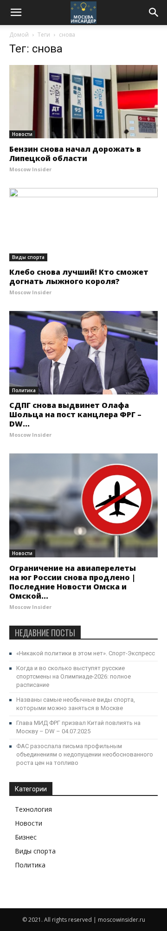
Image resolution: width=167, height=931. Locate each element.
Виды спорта (28, 257)
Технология (33, 809)
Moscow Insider (30, 169)
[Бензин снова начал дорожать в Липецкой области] (83, 101)
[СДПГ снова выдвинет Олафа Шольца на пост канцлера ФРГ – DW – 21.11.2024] (83, 352)
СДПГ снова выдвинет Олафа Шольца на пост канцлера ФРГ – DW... (75, 414)
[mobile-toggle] (16, 12)
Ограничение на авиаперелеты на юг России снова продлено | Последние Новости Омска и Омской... (72, 582)
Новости (22, 134)
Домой (19, 35)
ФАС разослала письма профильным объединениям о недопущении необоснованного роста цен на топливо (84, 754)
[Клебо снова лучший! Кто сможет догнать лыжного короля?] (83, 224)
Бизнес (26, 837)
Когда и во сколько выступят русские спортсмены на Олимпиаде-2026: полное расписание (73, 676)
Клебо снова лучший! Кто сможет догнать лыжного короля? (78, 276)
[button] (154, 12)
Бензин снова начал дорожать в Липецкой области (75, 153)
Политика (24, 390)
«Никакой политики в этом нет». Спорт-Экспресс (85, 653)
